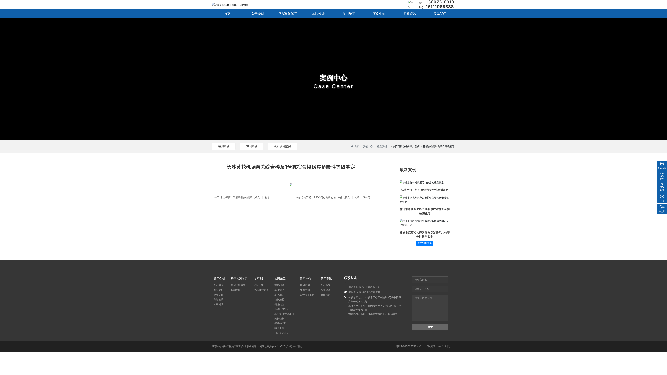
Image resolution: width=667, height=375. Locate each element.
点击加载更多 (424, 243)
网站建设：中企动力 (436, 346)
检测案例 (223, 146)
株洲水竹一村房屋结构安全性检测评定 (424, 189)
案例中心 (333, 77)
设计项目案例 (282, 146)
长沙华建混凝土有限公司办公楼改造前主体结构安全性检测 (328, 197)
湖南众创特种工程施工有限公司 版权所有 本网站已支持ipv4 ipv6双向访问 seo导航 (257, 346)
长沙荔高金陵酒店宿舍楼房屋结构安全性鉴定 (245, 197)
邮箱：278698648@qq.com (364, 291)
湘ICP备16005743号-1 (408, 346)
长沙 (449, 346)
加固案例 (251, 146)
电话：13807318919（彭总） (364, 286)
